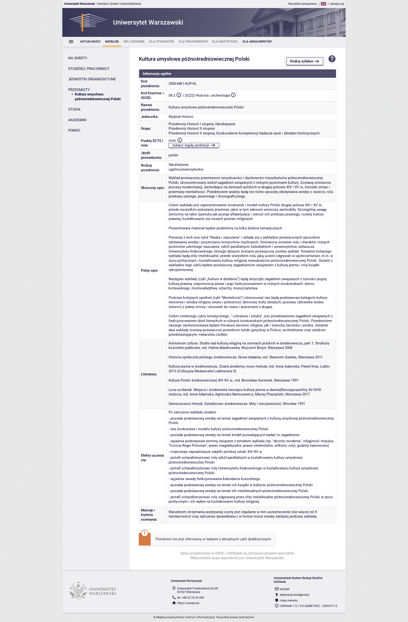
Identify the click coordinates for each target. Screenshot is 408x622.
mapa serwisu (289, 600)
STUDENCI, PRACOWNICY (88, 69)
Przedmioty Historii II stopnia (192, 128)
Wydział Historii (181, 117)
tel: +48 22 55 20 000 (190, 597)
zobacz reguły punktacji (190, 145)
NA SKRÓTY (77, 58)
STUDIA (74, 109)
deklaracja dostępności (294, 594)
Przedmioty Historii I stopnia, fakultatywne (202, 124)
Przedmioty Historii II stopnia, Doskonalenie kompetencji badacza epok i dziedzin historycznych (244, 133)
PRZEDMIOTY (79, 90)
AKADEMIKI (77, 120)
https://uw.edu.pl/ (188, 603)
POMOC (74, 130)
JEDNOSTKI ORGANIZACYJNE (92, 79)
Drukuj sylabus (301, 61)
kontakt (284, 589)
